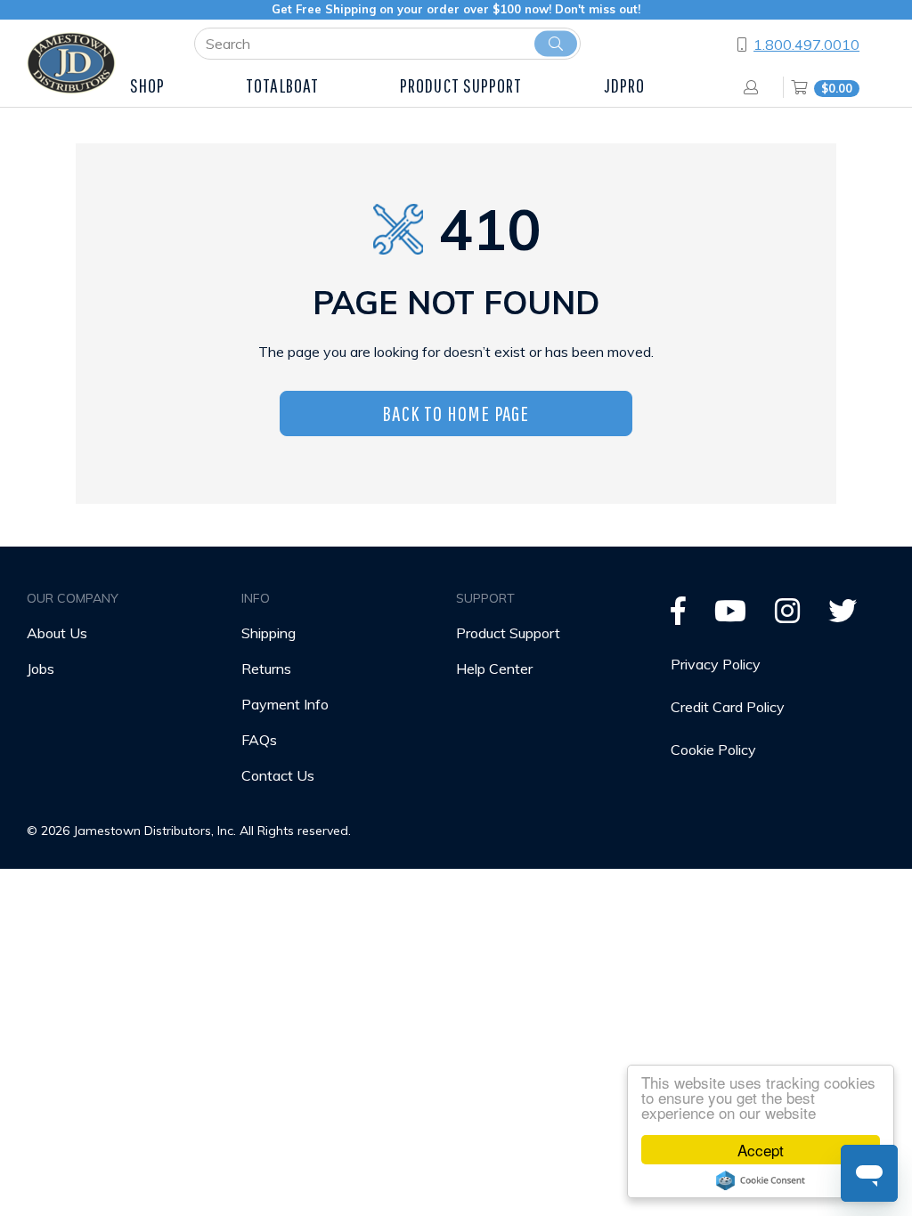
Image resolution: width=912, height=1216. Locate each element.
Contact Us (277, 775)
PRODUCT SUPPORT (461, 85)
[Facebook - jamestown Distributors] (678, 616)
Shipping (268, 633)
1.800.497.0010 (806, 44)
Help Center (494, 668)
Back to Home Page (455, 413)
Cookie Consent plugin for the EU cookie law (760, 1180)
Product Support (508, 633)
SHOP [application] (147, 85)
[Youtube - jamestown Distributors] (730, 616)
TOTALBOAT (282, 85)
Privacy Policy (716, 664)
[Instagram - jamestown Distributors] (787, 616)
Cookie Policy (713, 749)
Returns (266, 668)
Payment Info (285, 704)
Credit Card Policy (728, 707)
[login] (754, 87)
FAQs (259, 740)
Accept (760, 1150)
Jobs (40, 668)
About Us (57, 633)
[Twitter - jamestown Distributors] (842, 616)
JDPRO (625, 85)
